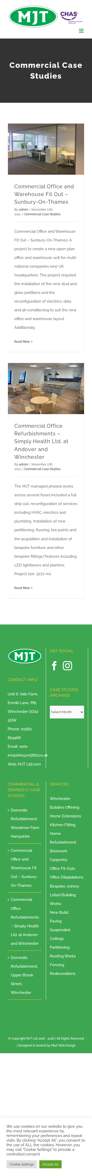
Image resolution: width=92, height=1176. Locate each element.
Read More (22, 341)
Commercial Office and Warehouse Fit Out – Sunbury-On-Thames (44, 194)
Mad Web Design (63, 1045)
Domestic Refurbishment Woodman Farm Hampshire (25, 823)
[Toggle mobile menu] (81, 30)
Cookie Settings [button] (21, 1164)
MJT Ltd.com (29, 764)
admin (23, 209)
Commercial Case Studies (42, 214)
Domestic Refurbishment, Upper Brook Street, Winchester (24, 975)
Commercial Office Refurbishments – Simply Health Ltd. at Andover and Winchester (41, 441)
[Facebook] (54, 665)
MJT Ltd (32, 1038)
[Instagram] (67, 665)
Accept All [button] (50, 1164)
